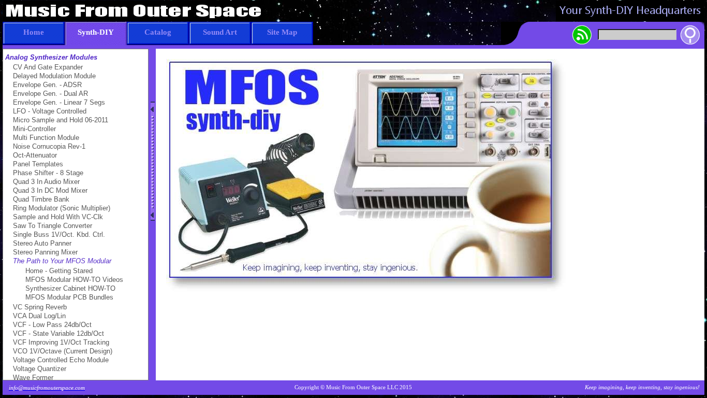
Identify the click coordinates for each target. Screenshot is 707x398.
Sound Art (220, 32)
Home (33, 32)
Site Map (282, 32)
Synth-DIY (96, 32)
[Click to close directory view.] (153, 161)
